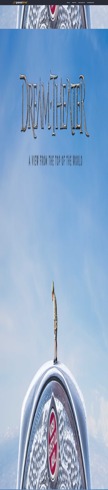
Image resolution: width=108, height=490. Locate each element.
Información (90, 2)
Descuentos (81, 2)
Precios (74, 2)
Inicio (68, 2)
